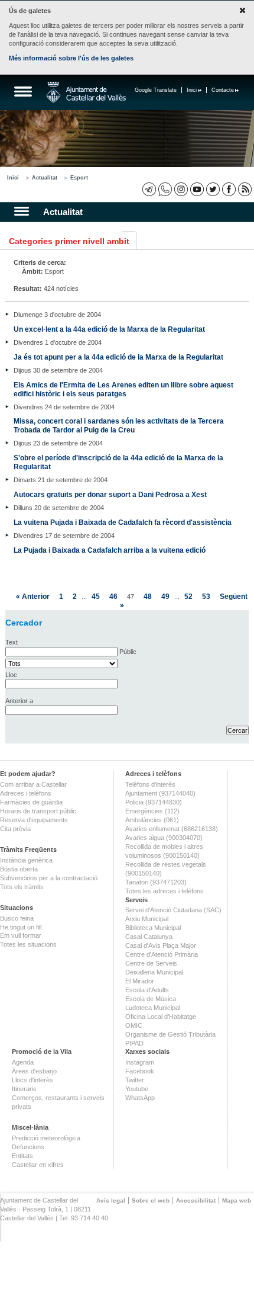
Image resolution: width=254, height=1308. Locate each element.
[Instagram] (181, 189)
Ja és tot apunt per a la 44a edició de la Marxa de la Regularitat (118, 357)
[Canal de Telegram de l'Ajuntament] (149, 189)
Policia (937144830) (153, 802)
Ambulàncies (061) (152, 819)
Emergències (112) (152, 811)
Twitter (134, 1079)
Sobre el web (151, 1200)
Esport (79, 178)
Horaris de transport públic (38, 811)
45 (96, 596)
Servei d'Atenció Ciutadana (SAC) (173, 909)
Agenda (23, 1062)
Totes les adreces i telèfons (164, 891)
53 (206, 596)
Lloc (11, 674)
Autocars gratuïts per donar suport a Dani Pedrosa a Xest (110, 494)
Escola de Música (150, 998)
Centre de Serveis (151, 963)
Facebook (139, 1071)
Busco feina (17, 918)
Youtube (136, 1088)
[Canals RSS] (245, 189)
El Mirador (139, 981)
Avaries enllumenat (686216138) (171, 828)
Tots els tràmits (22, 886)
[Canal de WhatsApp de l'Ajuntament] (165, 189)
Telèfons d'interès (150, 784)
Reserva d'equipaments (34, 819)
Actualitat (44, 178)
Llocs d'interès (32, 1079)
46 (113, 596)
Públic (127, 651)
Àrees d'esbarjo (34, 1071)
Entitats (22, 1155)
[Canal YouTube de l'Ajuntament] (197, 189)
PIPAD (134, 1043)
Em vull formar (20, 935)
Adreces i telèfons (25, 793)
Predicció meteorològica (46, 1138)
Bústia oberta (19, 869)
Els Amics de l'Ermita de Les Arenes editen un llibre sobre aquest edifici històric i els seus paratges (123, 389)
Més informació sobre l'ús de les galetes (71, 58)
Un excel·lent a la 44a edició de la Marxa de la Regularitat (109, 329)
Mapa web (236, 1200)
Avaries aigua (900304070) (164, 837)
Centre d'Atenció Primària (161, 954)
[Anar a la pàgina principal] (86, 92)
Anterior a (19, 700)
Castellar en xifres (38, 1164)
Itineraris (24, 1088)
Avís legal (110, 1200)
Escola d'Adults (147, 989)
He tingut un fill (20, 927)
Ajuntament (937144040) (160, 793)
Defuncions (28, 1146)
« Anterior (33, 596)
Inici (192, 90)
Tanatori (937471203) (156, 882)
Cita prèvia (15, 828)
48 (148, 596)
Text (11, 642)
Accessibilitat (196, 1200)
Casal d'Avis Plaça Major (160, 945)
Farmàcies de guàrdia (31, 802)
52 (188, 596)
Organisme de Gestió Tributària (170, 1034)
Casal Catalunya (148, 936)
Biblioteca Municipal (153, 927)
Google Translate (156, 90)
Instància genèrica (26, 860)
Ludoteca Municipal (152, 1007)
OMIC (133, 1025)
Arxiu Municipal (146, 918)
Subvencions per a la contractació (48, 877)
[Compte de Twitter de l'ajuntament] (213, 189)
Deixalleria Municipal (154, 972)
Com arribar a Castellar (33, 784)
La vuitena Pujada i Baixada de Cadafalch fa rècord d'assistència (123, 522)
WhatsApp (140, 1097)
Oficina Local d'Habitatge (160, 1016)
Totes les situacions (28, 944)
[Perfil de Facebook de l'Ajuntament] (229, 189)
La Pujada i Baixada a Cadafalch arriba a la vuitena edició (110, 550)
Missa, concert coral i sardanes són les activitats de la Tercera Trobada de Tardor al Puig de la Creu (119, 425)
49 (165, 596)
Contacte (222, 90)
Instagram (139, 1062)
